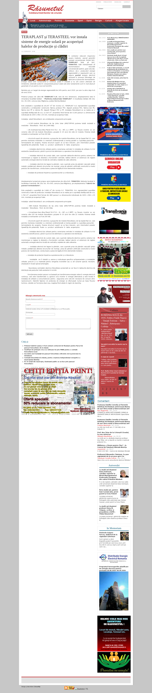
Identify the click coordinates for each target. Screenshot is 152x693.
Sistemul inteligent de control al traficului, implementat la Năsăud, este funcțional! (117, 64)
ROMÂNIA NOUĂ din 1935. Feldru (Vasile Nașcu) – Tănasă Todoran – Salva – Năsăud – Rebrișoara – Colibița (113, 321)
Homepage (29, 312)
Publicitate (108, 2)
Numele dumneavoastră (34, 299)
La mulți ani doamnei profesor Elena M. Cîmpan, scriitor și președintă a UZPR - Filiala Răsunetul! (107, 524)
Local (32, 20)
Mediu (24, 32)
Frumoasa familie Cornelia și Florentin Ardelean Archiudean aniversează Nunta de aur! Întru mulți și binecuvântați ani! (113, 421)
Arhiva (98, 2)
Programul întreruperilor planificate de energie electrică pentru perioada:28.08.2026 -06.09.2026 (113, 583)
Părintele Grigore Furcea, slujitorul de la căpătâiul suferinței (108, 549)
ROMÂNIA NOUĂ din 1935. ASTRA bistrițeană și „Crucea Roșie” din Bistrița (113, 362)
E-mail (28, 304)
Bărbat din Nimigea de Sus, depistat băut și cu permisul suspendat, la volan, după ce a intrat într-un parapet (117, 84)
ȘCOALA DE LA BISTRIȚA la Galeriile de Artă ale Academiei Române (117, 90)
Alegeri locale (122, 20)
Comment (29, 317)
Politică (58, 20)
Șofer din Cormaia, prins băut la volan (117, 78)
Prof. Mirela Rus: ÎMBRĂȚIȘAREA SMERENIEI (118, 38)
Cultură (108, 20)
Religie (98, 20)
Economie (69, 20)
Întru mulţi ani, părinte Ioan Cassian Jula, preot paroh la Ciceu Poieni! (116, 51)
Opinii (89, 20)
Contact (127, 2)
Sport (80, 20)
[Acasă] (46, 9)
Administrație (45, 20)
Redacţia (117, 2)
